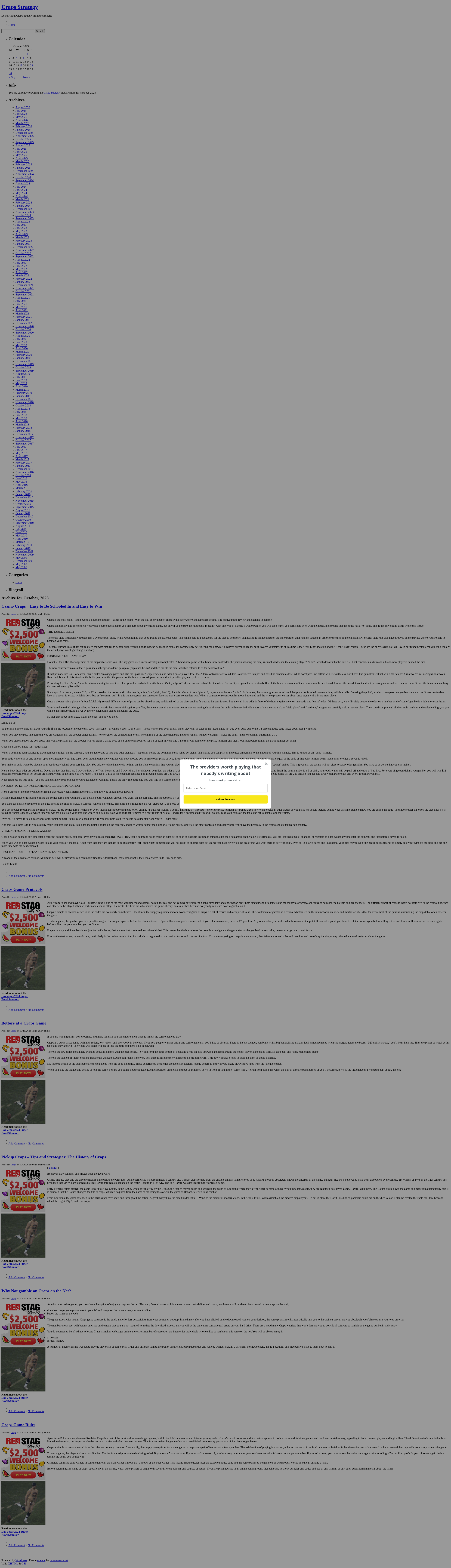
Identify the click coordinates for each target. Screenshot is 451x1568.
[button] (226, 770)
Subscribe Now (225, 799)
